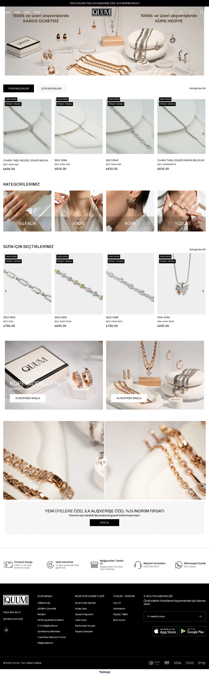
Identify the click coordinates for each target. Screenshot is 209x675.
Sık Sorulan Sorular (85, 625)
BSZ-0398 (112, 317)
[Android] (192, 631)
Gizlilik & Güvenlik (47, 608)
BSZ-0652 (61, 317)
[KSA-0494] (181, 283)
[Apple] (165, 631)
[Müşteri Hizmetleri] (138, 565)
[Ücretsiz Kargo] (8, 565)
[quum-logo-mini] (16, 600)
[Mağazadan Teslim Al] (94, 565)
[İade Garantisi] (50, 564)
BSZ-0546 (61, 160)
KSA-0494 (163, 317)
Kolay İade (81, 608)
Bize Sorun (119, 620)
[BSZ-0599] (27, 126)
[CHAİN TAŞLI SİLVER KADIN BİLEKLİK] (130, 126)
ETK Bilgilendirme (48, 625)
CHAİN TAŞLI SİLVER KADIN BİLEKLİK (129, 160)
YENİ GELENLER (18, 88)
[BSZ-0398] (130, 283)
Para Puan (81, 620)
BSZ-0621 (9, 317)
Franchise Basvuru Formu (52, 637)
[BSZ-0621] (27, 283)
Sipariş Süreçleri (84, 631)
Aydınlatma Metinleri (49, 631)
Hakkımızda (44, 603)
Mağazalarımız (45, 643)
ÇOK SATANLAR (51, 88)
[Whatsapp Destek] (178, 564)
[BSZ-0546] (79, 126)
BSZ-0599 (9, 160)
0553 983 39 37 (12, 612)
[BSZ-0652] (79, 283)
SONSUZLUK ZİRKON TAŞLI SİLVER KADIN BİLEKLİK (181, 160)
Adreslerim (119, 608)
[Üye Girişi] (181, 12)
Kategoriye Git (197, 88)
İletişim (42, 614)
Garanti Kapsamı (84, 614)
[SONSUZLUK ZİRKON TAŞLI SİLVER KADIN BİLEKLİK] (181, 126)
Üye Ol (117, 603)
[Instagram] (6, 630)
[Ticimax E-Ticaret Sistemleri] (104, 672)
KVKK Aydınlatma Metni (51, 620)
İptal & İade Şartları (85, 603)
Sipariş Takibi (120, 614)
